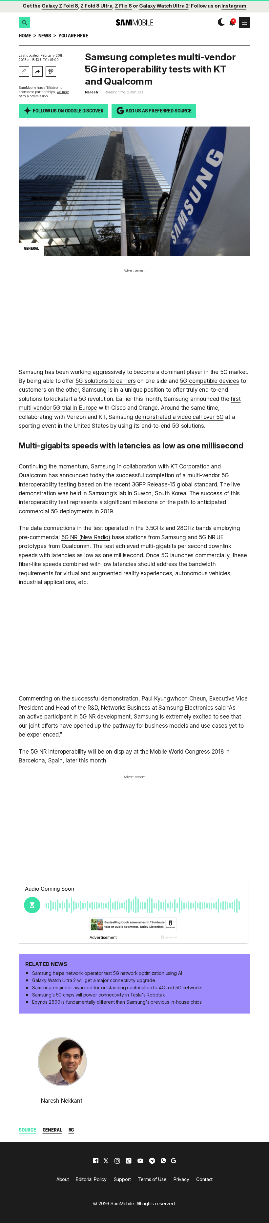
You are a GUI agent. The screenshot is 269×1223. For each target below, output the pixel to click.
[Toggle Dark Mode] (219, 22)
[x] (106, 1160)
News (44, 36)
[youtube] (140, 1160)
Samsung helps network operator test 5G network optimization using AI (107, 973)
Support (122, 1179)
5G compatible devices (209, 380)
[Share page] (37, 71)
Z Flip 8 (123, 6)
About (62, 1179)
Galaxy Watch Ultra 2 (163, 6)
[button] (24, 22)
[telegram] (152, 1160)
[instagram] (117, 1160)
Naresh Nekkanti (62, 1100)
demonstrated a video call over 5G (179, 416)
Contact (204, 1179)
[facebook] (95, 1160)
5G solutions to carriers (105, 380)
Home (25, 36)
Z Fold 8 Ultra (96, 6)
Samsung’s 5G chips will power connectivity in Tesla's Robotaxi (99, 994)
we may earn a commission (44, 94)
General (52, 1130)
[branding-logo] (134, 22)
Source (27, 1130)
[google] (173, 1160)
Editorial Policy (91, 1179)
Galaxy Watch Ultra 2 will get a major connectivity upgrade (93, 980)
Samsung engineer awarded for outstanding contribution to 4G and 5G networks (117, 987)
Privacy (181, 1179)
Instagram (233, 6)
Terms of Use (152, 1179)
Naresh (91, 92)
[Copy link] (24, 71)
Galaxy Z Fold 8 (60, 6)
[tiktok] (128, 1160)
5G (71, 1130)
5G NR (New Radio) (85, 537)
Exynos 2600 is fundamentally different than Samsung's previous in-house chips (117, 1002)
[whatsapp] (163, 1160)
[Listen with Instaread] (51, 71)
